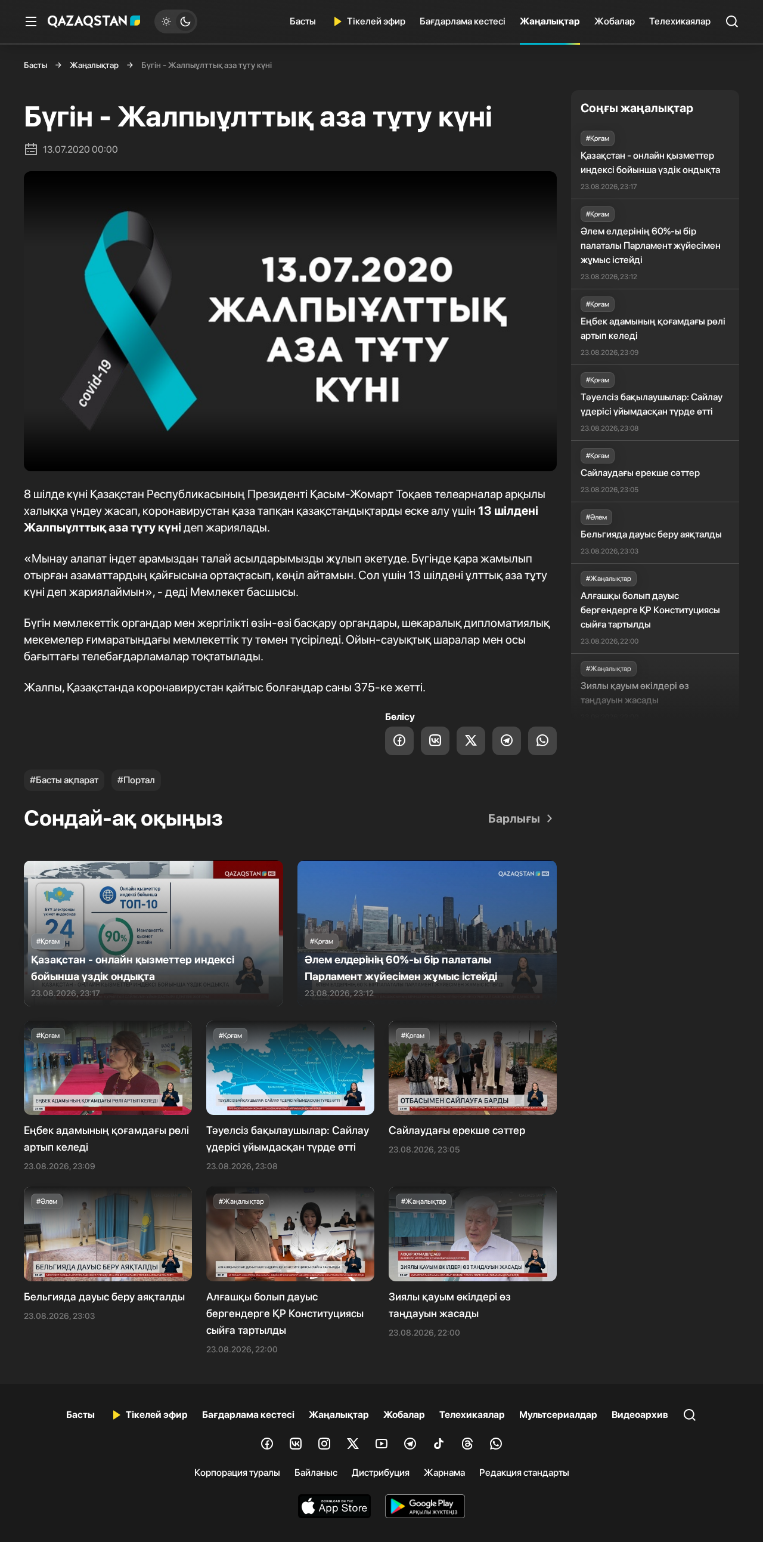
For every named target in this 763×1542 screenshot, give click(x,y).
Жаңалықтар (550, 21)
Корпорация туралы (237, 1472)
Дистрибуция (381, 1472)
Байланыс (315, 1472)
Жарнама (444, 1472)
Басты (303, 21)
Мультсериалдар (558, 1414)
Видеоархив (640, 1414)
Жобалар (614, 21)
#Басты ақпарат (64, 780)
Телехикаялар (680, 21)
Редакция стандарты (524, 1472)
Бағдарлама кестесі (462, 21)
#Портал (136, 780)
